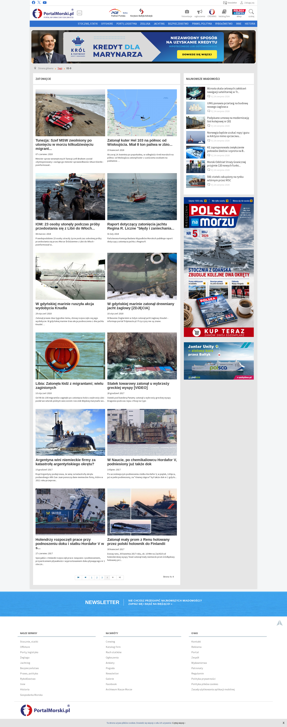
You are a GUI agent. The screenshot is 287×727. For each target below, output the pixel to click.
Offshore (107, 23)
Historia (250, 23)
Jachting (159, 23)
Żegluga (145, 23)
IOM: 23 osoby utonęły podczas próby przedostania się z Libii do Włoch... (68, 226)
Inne (238, 23)
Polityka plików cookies (204, 684)
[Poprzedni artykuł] (85, 577)
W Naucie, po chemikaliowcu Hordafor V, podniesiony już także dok (142, 462)
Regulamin (197, 673)
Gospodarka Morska (31, 694)
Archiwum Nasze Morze (119, 689)
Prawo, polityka (202, 23)
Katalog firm (113, 646)
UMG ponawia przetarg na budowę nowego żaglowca (227, 105)
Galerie (110, 678)
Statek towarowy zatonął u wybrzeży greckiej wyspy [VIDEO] (138, 385)
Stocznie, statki (88, 23)
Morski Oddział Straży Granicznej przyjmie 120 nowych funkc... (226, 163)
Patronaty (197, 668)
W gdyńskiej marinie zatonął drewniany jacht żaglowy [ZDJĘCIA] (140, 306)
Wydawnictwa (199, 662)
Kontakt (196, 641)
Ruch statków (113, 652)
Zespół (195, 657)
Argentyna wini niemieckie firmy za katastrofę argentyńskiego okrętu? (66, 462)
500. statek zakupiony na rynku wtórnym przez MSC (225, 178)
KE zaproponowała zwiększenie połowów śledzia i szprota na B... (226, 149)
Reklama (196, 646)
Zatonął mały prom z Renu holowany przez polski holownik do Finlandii (138, 541)
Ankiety (110, 662)
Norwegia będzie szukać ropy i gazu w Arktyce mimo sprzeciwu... (228, 134)
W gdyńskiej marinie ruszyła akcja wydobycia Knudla (65, 306)
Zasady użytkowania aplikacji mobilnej (213, 689)
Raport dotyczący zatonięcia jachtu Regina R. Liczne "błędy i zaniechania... (140, 226)
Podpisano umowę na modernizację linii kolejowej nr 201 (228, 119)
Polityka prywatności (203, 678)
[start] (78, 577)
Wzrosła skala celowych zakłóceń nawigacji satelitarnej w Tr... (226, 90)
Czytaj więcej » (178, 723)
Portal (195, 652)
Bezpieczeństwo (178, 23)
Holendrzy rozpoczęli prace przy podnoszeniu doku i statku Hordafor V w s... (70, 543)
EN (79, 13)
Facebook (111, 684)
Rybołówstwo (224, 23)
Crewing (110, 641)
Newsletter (112, 673)
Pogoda (110, 668)
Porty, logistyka (126, 23)
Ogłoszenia (112, 657)
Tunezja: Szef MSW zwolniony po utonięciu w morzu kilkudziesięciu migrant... (64, 144)
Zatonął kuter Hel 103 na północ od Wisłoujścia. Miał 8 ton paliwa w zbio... (139, 142)
